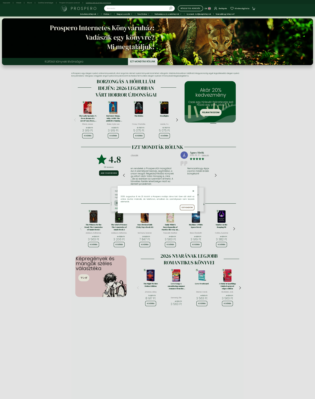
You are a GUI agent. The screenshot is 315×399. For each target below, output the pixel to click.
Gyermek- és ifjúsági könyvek (199, 14)
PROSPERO (84, 8)
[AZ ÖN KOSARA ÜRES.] (254, 8)
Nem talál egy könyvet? (225, 14)
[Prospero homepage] (64, 8)
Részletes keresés (190, 8)
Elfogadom (187, 207)
